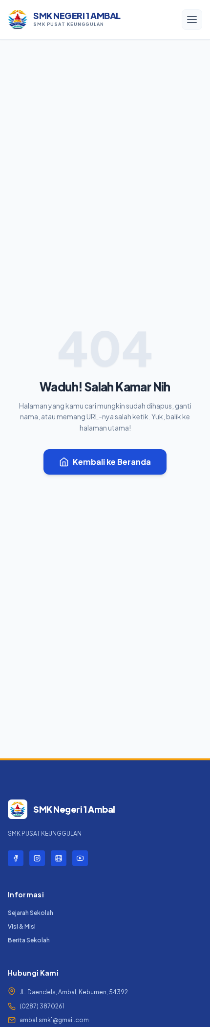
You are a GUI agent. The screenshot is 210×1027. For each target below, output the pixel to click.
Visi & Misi (22, 926)
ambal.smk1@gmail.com (54, 1020)
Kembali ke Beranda (112, 461)
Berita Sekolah (29, 940)
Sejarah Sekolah (30, 912)
